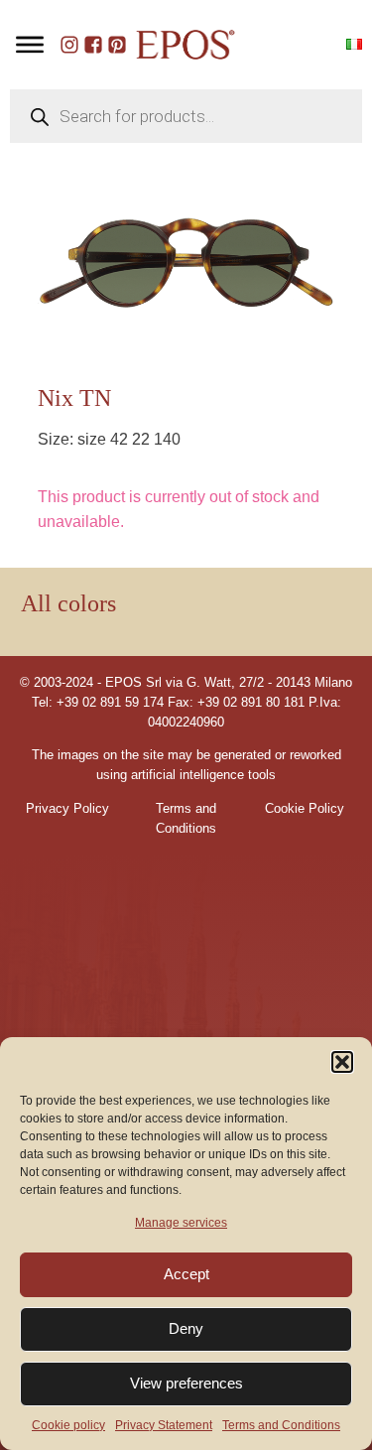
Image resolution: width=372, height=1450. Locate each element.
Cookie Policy (304, 809)
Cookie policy (68, 1425)
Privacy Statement (163, 1425)
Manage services (181, 1223)
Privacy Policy (67, 809)
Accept (186, 1273)
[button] (342, 1062)
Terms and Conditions (281, 1425)
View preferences (186, 1383)
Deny (186, 1328)
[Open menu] (30, 45)
